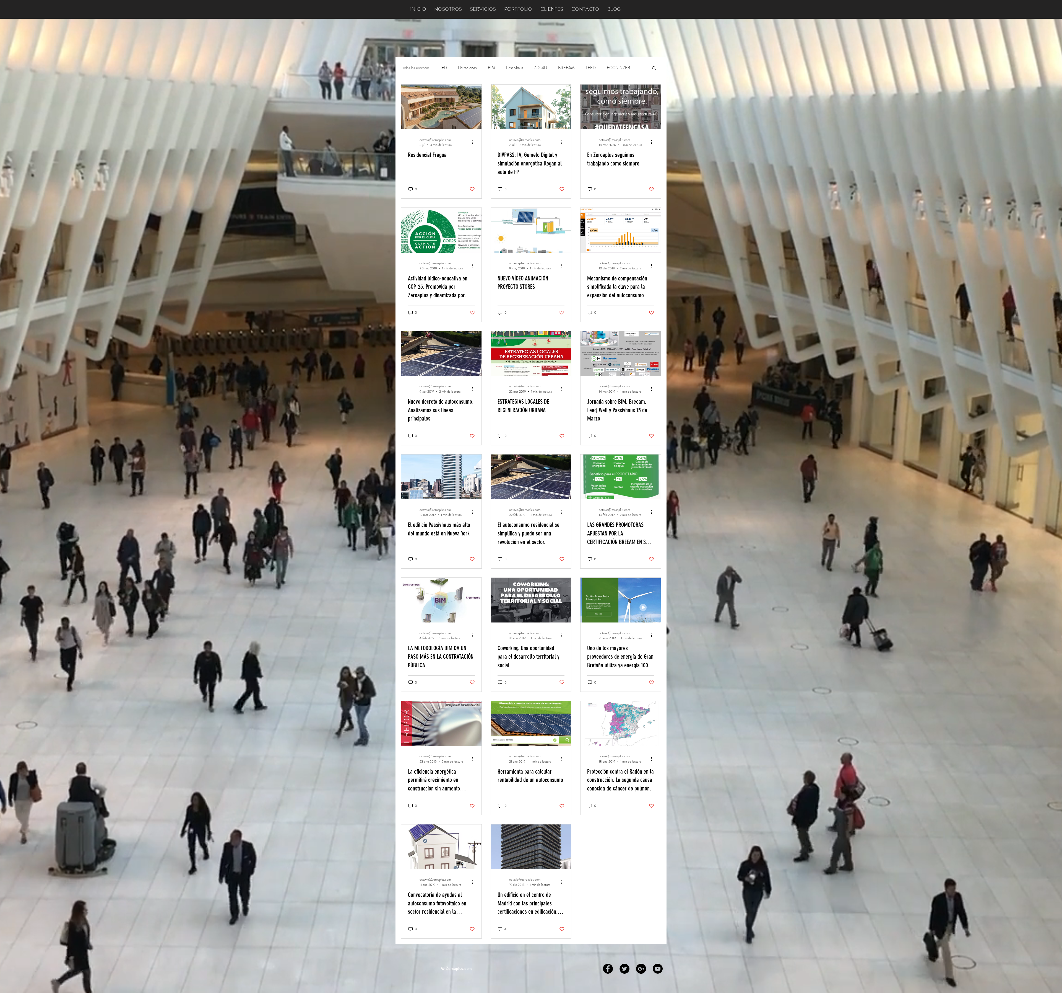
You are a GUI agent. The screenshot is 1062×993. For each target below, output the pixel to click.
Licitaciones (467, 68)
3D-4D (540, 68)
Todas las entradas (415, 68)
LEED (591, 68)
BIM (491, 68)
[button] (654, 68)
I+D (444, 68)
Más (610, 68)
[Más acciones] (474, 142)
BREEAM (566, 68)
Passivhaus (514, 68)
